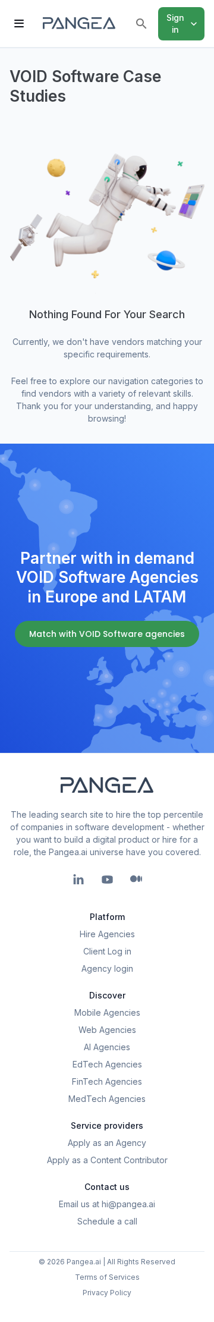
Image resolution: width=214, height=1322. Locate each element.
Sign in (175, 23)
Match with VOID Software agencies (107, 634)
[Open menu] (19, 23)
